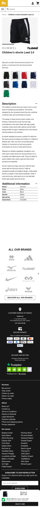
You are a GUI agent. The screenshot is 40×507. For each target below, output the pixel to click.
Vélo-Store (25, 461)
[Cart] (38, 3)
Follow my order (8, 393)
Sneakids (24, 445)
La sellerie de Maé (9, 456)
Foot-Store (6, 443)
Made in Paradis (8, 458)
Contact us (20, 316)
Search (12, 9)
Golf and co (6, 448)
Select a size (20, 504)
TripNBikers (25, 458)
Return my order (8, 396)
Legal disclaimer (8, 416)
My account (6, 388)
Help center (6, 390)
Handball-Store (7, 451)
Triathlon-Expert (27, 456)
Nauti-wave (6, 461)
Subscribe (20, 488)
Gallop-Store (6, 445)
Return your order (20, 360)
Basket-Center (7, 432)
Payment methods (8, 419)
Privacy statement (8, 424)
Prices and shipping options (12, 422)
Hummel (9, 48)
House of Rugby (8, 453)
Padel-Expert (7, 466)
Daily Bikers (6, 435)
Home (4, 14)
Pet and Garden (27, 435)
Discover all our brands (20, 297)
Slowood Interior (27, 438)
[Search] (8, 9)
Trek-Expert (25, 453)
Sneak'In (24, 443)
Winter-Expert (26, 464)
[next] (38, 273)
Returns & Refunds (9, 414)
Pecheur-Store (26, 432)
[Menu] (2, 9)
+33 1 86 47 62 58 (20, 323)
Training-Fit (25, 451)
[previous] (1, 273)
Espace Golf (6, 440)
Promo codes (7, 398)
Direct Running (7, 438)
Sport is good (26, 448)
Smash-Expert (26, 440)
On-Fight (5, 464)
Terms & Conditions (9, 411)
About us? (5, 406)
